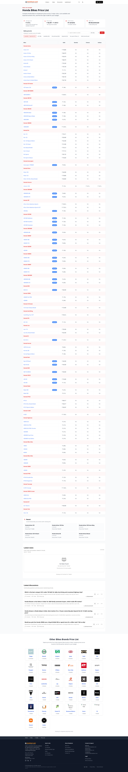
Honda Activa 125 (29, 525)
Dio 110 (25, 134)
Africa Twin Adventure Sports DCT (32, 207)
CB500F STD (26, 243)
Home (26, 737)
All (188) (39, 36)
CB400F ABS (26, 268)
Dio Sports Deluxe (28, 157)
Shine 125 (26, 175)
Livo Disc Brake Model (29, 332)
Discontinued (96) (56, 36)
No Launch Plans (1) (74, 36)
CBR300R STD (27, 282)
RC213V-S (26, 340)
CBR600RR (26, 127)
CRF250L (26, 211)
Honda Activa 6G (56, 533)
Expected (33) (65, 36)
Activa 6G (26, 63)
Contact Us (67, 753)
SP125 (25, 400)
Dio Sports (26, 154)
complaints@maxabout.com (91, 753)
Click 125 (26, 513)
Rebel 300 (26, 390)
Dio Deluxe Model (28, 147)
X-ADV (25, 414)
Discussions (59, 2)
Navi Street (26, 364)
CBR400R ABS (27, 193)
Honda (36, 737)
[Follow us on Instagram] (25, 760)
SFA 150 (25, 322)
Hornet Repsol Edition (29, 354)
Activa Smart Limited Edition (31, 80)
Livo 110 (26, 329)
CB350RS (26, 432)
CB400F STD (26, 272)
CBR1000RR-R (27, 94)
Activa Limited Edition (29, 77)
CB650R (25, 459)
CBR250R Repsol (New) (29, 116)
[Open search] (79, 2)
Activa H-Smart (27, 73)
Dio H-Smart (27, 151)
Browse (47, 2)
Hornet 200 (26, 350)
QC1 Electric (27, 505)
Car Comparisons (49, 755)
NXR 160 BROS (27, 372)
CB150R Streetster (28, 225)
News (53, 2)
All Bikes (47, 745)
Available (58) (46, 36)
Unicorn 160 (27, 186)
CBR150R (26, 102)
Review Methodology (69, 751)
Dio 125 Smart (27, 144)
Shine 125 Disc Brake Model (30, 179)
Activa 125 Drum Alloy (29, 56)
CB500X (25, 449)
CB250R (25, 250)
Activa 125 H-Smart (28, 60)
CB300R (25, 300)
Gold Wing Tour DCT (29, 315)
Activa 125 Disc (27, 53)
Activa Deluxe (27, 66)
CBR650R (26, 463)
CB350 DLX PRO (27, 425)
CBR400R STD (27, 197)
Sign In (100, 2)
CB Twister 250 (27, 87)
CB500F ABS (26, 239)
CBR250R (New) (27, 112)
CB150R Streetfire (28, 221)
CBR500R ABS (27, 232)
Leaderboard (68, 2)
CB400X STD (27, 261)
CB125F (25, 379)
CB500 (25, 445)
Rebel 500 (26, 393)
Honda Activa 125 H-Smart (32, 533)
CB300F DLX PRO (28, 297)
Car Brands (47, 747)
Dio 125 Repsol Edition (29, 141)
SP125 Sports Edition (29, 407)
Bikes (31, 737)
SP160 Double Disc (28, 477)
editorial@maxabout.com (90, 747)
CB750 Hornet (27, 347)
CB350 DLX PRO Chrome (30, 428)
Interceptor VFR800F (29, 165)
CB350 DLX (26, 421)
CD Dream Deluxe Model (30, 307)
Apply (102, 32)
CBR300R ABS (27, 279)
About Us (67, 745)
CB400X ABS (26, 257)
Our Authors (68, 747)
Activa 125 (26, 50)
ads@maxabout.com (89, 750)
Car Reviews (47, 753)
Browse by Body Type (50, 749)
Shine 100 (26, 172)
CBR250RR (26, 119)
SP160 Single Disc (28, 481)
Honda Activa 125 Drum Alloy (86, 525)
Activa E (25, 70)
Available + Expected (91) (29, 36)
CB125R (25, 382)
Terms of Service (88, 760)
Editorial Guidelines (69, 749)
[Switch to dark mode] (82, 2)
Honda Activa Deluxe (84, 533)
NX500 (25, 452)
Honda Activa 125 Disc (58, 525)
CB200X (25, 470)
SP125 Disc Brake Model (30, 404)
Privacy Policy (88, 758)
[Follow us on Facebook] (30, 760)
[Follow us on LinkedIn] (28, 760)
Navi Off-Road (27, 361)
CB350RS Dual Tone (28, 435)
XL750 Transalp (27, 488)
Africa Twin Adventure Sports (31, 204)
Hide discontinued (85, 36)
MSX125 (26, 290)
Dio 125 (25, 137)
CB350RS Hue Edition (29, 438)
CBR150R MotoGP (28, 105)
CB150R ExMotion (28, 218)
